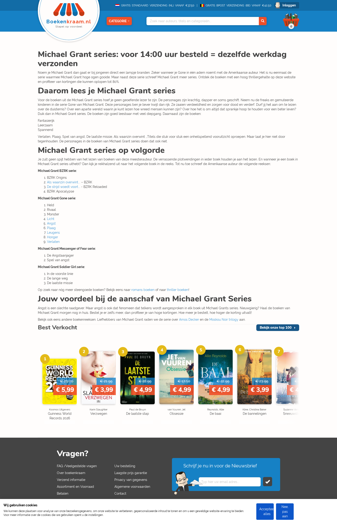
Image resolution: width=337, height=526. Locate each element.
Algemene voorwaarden (132, 486)
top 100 (276, 327)
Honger (52, 237)
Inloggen (289, 5)
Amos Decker (189, 319)
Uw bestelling (124, 466)
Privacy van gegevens (130, 480)
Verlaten (53, 242)
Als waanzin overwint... (63, 182)
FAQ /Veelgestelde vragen (77, 466)
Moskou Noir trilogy (223, 319)
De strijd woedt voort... (63, 187)
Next (292, 387)
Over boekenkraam (71, 473)
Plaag (51, 228)
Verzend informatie (71, 480)
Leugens (53, 232)
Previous (45, 387)
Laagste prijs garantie (130, 473)
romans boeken (143, 290)
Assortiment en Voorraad (75, 486)
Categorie (118, 21)
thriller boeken (177, 290)
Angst (51, 223)
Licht (50, 219)
